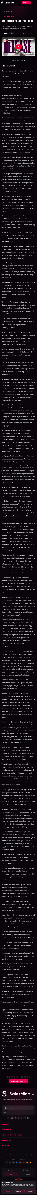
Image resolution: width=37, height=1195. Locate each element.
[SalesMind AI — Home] (8, 2)
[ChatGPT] (6, 1162)
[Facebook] (8, 1117)
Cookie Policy (28, 1154)
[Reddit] (25, 1117)
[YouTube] (18, 1117)
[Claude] (20, 1162)
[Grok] (23, 1162)
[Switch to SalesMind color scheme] (18, 1179)
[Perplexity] (10, 1162)
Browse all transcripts (18, 1081)
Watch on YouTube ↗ (18, 60)
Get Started (26, 3)
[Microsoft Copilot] (16, 1162)
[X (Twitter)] (15, 1117)
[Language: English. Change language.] (5, 1112)
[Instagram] (12, 1117)
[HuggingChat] (30, 1162)
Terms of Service (18, 1154)
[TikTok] (21, 1117)
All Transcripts (7, 12)
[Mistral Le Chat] (27, 1162)
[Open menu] (34, 3)
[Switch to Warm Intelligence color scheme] (16, 1179)
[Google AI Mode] (13, 1162)
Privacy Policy (9, 1154)
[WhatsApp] (28, 1117)
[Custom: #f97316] (21, 1179)
